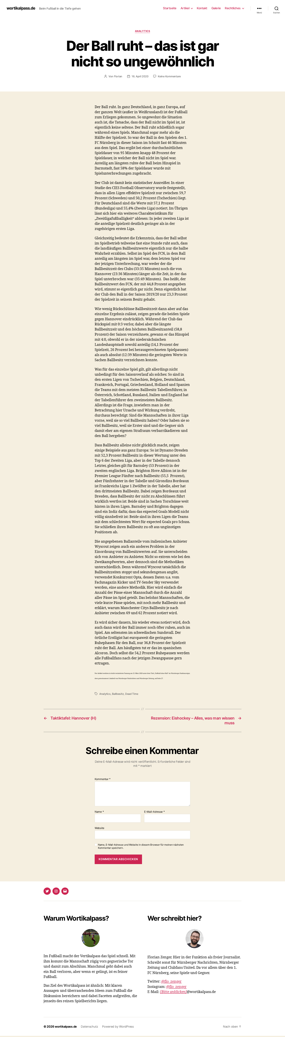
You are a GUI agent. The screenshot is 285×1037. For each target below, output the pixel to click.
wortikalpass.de (21, 8)
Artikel (185, 8)
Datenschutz (89, 1026)
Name (99, 811)
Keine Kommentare (169, 76)
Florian (118, 76)
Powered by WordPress (118, 1026)
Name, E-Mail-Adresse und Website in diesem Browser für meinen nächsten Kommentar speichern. (141, 846)
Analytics (142, 31)
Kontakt (202, 8)
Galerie (216, 8)
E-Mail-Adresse (154, 811)
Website (99, 828)
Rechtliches (233, 8)
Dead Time (131, 693)
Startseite (169, 8)
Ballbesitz (118, 693)
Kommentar (103, 779)
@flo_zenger (171, 981)
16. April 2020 (140, 76)
